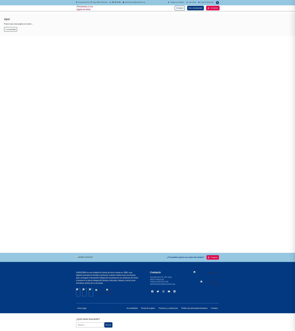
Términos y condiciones (168, 308)
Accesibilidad (132, 308)
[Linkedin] (174, 291)
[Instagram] (163, 291)
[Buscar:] (90, 325)
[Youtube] (169, 291)
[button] (217, 2)
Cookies (214, 308)
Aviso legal (81, 308)
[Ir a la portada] (86, 8)
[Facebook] (152, 291)
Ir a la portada (10, 29)
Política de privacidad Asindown (194, 308)
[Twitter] (158, 291)
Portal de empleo (148, 308)
